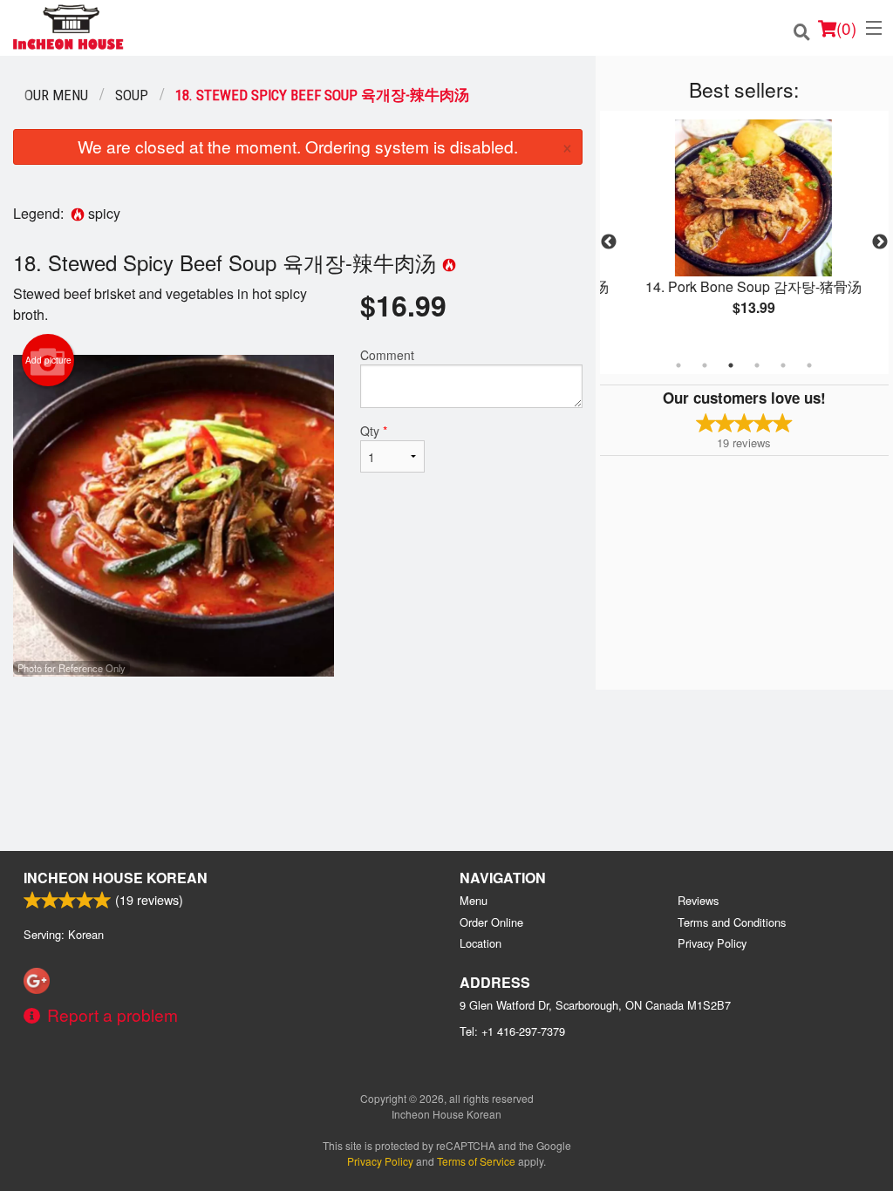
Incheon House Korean (116, 878)
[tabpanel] (744, 232)
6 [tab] (809, 365)
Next (880, 242)
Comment (387, 355)
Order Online (491, 922)
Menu (473, 900)
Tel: (512, 1031)
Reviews (698, 900)
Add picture (48, 360)
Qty (373, 430)
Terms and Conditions (732, 922)
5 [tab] (783, 365)
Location (480, 943)
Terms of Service (476, 1161)
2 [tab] (704, 365)
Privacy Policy (712, 943)
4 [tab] (757, 365)
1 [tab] (678, 365)
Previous (608, 242)
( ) (846, 27)
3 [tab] (731, 365)
